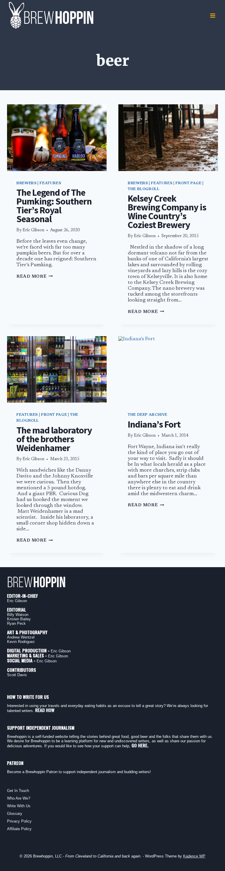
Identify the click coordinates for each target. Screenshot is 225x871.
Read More (34, 276)
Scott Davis (17, 675)
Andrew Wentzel (21, 637)
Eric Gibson (33, 230)
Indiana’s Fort (154, 424)
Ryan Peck (16, 623)
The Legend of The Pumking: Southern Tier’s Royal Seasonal (54, 206)
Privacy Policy (19, 821)
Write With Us (18, 806)
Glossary (14, 813)
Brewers (26, 183)
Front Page (188, 183)
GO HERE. (140, 745)
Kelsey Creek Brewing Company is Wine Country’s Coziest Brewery (167, 211)
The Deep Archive (147, 415)
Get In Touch (18, 790)
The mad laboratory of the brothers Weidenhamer (54, 439)
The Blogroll (144, 189)
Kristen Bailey (19, 619)
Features (50, 183)
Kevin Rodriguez (21, 641)
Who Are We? (18, 798)
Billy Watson (17, 614)
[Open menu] (212, 15)
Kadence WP (194, 856)
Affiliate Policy (19, 829)
